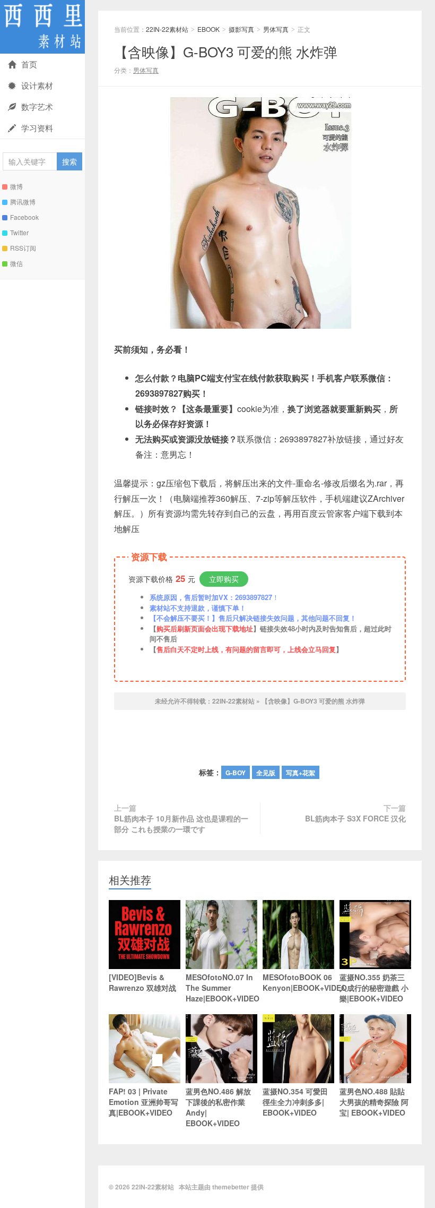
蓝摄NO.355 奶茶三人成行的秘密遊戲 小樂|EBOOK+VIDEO (374, 988)
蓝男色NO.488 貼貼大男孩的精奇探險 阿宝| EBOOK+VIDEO (374, 1102)
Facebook (24, 216)
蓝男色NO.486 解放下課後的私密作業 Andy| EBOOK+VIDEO (218, 1107)
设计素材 (37, 85)
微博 (16, 186)
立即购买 (224, 578)
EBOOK (208, 28)
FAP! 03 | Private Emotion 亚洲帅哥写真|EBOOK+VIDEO (143, 1102)
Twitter (19, 232)
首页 (29, 64)
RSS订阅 (23, 247)
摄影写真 (241, 28)
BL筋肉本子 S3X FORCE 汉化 (355, 818)
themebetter (230, 1187)
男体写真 (276, 28)
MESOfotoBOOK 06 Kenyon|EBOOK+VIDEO (298, 982)
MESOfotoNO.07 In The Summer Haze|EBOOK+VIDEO (221, 988)
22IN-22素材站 (42, 27)
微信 (16, 263)
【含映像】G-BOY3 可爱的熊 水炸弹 (225, 51)
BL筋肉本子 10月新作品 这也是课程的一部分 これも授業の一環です (181, 823)
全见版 (265, 772)
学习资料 (37, 127)
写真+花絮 (300, 772)
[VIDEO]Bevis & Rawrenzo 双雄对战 (142, 982)
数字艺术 (37, 106)
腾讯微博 (23, 201)
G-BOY (235, 772)
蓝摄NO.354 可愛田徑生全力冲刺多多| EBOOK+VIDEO (295, 1102)
